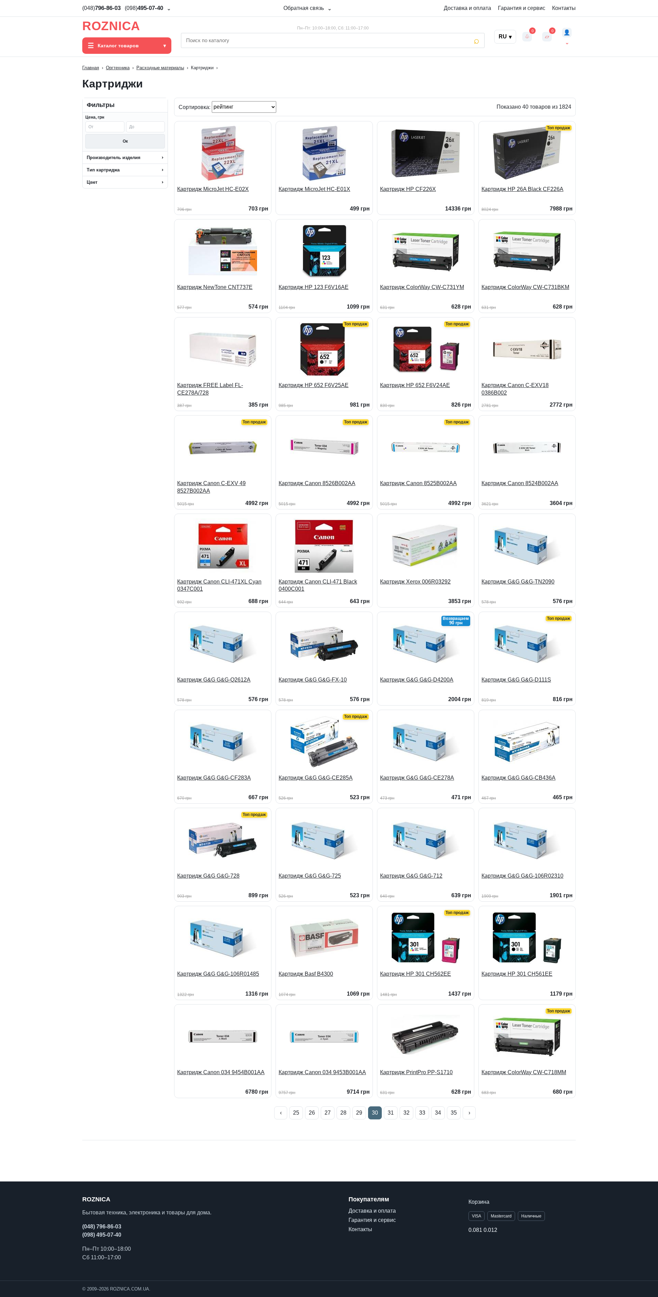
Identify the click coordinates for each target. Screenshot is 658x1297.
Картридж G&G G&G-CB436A (519, 778)
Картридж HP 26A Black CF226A (522, 189)
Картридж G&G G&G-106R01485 (218, 974)
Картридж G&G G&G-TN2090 (518, 582)
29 (359, 1113)
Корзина (478, 1202)
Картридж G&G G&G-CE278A (417, 778)
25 (296, 1113)
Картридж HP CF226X (408, 189)
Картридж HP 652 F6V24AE (415, 385)
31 (391, 1113)
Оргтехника (118, 67)
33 (422, 1113)
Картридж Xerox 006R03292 (415, 582)
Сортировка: (195, 107)
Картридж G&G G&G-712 (411, 876)
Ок (125, 141)
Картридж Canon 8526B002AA (317, 483)
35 (454, 1113)
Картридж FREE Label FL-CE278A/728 (210, 389)
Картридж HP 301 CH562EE (415, 974)
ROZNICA (111, 26)
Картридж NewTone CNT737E (215, 287)
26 (312, 1113)
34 (438, 1113)
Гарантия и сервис (521, 8)
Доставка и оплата (467, 8)
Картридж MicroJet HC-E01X (314, 189)
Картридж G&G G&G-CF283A (214, 778)
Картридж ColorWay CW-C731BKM (525, 287)
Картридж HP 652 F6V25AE (314, 385)
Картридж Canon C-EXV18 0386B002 (515, 389)
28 (343, 1113)
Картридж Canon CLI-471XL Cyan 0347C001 (219, 585)
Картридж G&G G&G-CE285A (316, 778)
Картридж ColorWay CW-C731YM (422, 287)
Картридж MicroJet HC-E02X (213, 189)
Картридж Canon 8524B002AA (520, 483)
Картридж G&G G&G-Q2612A (214, 680)
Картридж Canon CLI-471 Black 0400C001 (318, 585)
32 (406, 1113)
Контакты (564, 8)
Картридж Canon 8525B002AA (418, 483)
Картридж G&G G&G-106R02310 (522, 876)
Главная (90, 67)
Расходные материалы (160, 67)
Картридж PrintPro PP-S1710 (416, 1072)
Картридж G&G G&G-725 (310, 876)
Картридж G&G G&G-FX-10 (313, 680)
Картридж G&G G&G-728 (208, 876)
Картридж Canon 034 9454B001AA (221, 1072)
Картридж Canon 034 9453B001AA (322, 1072)
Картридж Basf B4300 (306, 974)
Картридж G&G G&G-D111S (516, 680)
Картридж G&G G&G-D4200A (416, 680)
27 (328, 1113)
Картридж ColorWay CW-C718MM (524, 1072)
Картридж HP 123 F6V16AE (314, 287)
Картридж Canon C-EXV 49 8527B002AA (211, 487)
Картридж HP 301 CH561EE (517, 974)
